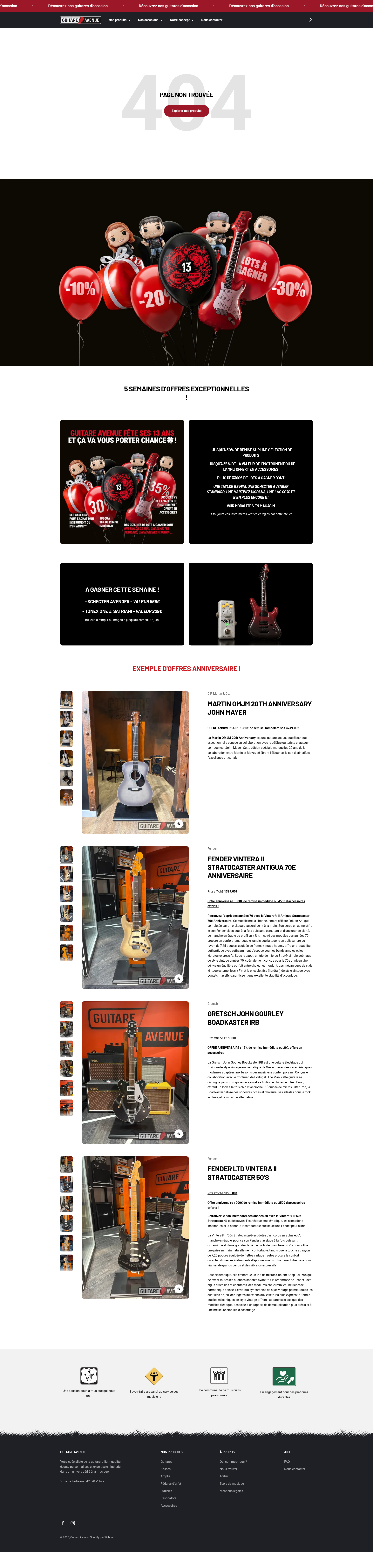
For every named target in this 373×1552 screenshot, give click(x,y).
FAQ (287, 1461)
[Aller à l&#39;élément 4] (66, 759)
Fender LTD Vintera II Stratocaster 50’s (241, 1172)
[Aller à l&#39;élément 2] (66, 720)
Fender (212, 849)
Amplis (165, 1476)
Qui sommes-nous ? (233, 1461)
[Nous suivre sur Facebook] (62, 1523)
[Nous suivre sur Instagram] (72, 1523)
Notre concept (180, 20)
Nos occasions (148, 20)
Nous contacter (211, 20)
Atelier (224, 1476)
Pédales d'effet (171, 1483)
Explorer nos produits (186, 111)
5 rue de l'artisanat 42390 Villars (82, 1481)
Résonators (168, 1498)
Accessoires (169, 1505)
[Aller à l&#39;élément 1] (66, 700)
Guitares (166, 1461)
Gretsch (212, 1004)
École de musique (232, 1483)
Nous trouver (228, 1469)
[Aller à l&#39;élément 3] (66, 739)
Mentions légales (231, 1491)
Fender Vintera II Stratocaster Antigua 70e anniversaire (251, 866)
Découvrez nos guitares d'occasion (91, 6)
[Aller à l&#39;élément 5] (66, 778)
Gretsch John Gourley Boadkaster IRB (245, 1017)
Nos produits (117, 20)
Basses (166, 1469)
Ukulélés (166, 1491)
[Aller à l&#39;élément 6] (66, 798)
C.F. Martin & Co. (218, 693)
